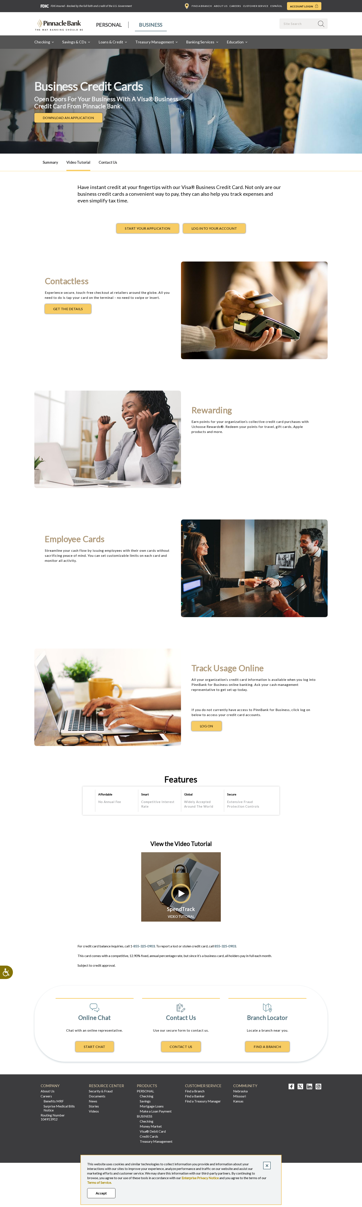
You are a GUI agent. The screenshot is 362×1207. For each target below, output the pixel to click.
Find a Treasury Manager (203, 1101)
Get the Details (72, 310)
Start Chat (94, 1047)
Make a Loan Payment (156, 1111)
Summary (50, 162)
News (93, 1101)
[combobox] (297, 24)
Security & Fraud (100, 1091)
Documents (97, 1096)
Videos (94, 1111)
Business (150, 25)
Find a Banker (195, 1096)
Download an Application (72, 119)
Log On (211, 727)
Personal (109, 25)
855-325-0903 (144, 946)
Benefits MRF (54, 1101)
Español (276, 6)
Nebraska (240, 1091)
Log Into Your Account (214, 228)
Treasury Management (156, 1141)
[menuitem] (109, 25)
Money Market (151, 1126)
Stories (94, 1106)
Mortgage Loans (152, 1106)
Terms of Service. (99, 1182)
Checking (146, 1096)
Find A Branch (267, 1047)
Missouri (239, 1096)
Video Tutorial (78, 162)
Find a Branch (202, 6)
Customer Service (256, 6)
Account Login (302, 6)
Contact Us (108, 162)
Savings (145, 1101)
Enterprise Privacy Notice (200, 1178)
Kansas (238, 1101)
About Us (220, 6)
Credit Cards (149, 1136)
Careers (235, 6)
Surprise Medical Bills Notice (59, 1108)
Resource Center (106, 1086)
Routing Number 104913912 (53, 1117)
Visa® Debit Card (153, 1131)
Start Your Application (148, 228)
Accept (101, 1193)
